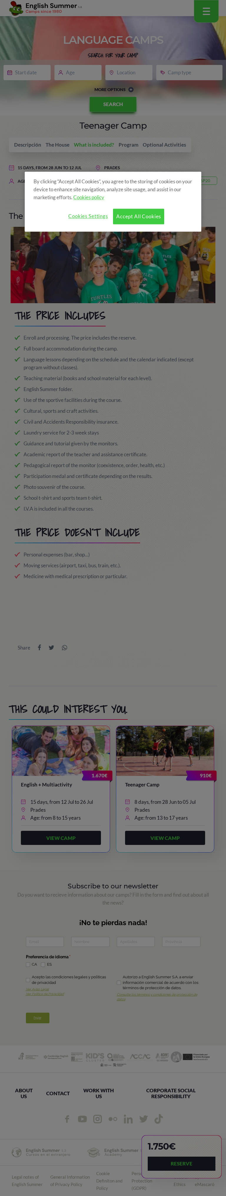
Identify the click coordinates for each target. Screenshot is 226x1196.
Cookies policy (88, 197)
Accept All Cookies (138, 216)
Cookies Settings (88, 216)
